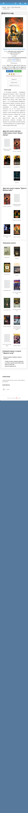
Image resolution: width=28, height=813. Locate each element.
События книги (14, 63)
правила (22, 380)
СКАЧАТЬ (10, 71)
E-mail (7, 389)
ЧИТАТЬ (18, 71)
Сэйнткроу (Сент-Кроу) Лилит (16, 51)
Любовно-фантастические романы (12, 49)
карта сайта (17, 380)
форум (7, 380)
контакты (12, 380)
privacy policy (5, 381)
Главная (4, 7)
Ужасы (23, 49)
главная (4, 380)
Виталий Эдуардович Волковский (17, 57)
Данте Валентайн (15, 7)
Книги (8, 7)
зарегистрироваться (10, 366)
